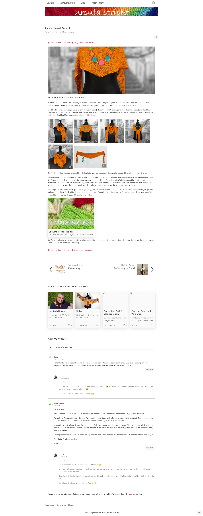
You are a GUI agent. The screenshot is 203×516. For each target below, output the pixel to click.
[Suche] (154, 3)
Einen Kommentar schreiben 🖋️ (63, 347)
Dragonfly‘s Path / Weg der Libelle (113, 312)
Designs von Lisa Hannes (83, 42)
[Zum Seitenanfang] (199, 513)
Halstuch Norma (57, 311)
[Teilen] (156, 37)
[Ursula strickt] (101, 12)
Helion (79, 311)
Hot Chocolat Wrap (86, 105)
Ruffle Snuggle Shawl (124, 268)
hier (117, 103)
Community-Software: (101, 512)
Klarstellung (74, 268)
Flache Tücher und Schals (60, 42)
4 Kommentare (68, 32)
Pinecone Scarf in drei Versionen (142, 312)
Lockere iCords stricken (61, 231)
